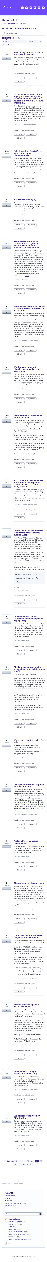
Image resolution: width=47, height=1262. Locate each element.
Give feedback (14, 1219)
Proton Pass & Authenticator (17, 1234)
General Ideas (13, 1224)
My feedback (7, 45)
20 (28, 1161)
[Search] (40, 1213)
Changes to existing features (30, 124)
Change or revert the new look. (29, 883)
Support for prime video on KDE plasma (27, 1117)
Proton (11, 1244)
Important (32, 78)
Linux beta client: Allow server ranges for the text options (28, 936)
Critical (21, 82)
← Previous (9, 1161)
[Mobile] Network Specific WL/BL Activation (26, 1005)
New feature (25, 68)
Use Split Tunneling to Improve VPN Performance (29, 785)
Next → (30, 1164)
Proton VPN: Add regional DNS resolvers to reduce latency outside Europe (29, 533)
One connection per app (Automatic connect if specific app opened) (28, 619)
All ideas (7, 1198)
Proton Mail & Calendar (15, 1232)
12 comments (17, 172)
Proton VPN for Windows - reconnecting (26, 842)
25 (20, 1164)
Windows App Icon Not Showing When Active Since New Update (27, 369)
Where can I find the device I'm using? (29, 741)
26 (24, 1164)
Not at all (20, 78)
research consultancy (26, 806)
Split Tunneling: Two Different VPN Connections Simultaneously (28, 153)
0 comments (17, 68)
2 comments (17, 504)
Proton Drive (12, 1229)
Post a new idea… (10, 1196)
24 (15, 1164)
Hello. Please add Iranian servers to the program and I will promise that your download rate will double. (27, 244)
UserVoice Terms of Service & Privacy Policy (23, 1256)
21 (32, 1161)
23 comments (17, 453)
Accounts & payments (15, 1222)
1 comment (17, 124)
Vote (7, 58)
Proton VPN (12, 1237)
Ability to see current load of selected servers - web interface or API (29, 669)
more (27, 276)
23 (41, 1161)
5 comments (17, 279)
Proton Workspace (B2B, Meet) (18, 1239)
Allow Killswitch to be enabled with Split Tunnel (28, 416)
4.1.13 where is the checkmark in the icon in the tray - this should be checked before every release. (28, 483)
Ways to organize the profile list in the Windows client (29, 53)
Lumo (10, 1227)
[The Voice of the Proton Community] (23, 8)
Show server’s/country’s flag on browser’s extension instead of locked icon (29, 308)
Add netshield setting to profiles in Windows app (25, 1072)
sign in (21, 1183)
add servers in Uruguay (25, 199)
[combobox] (22, 1214)
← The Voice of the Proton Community (14, 23)
